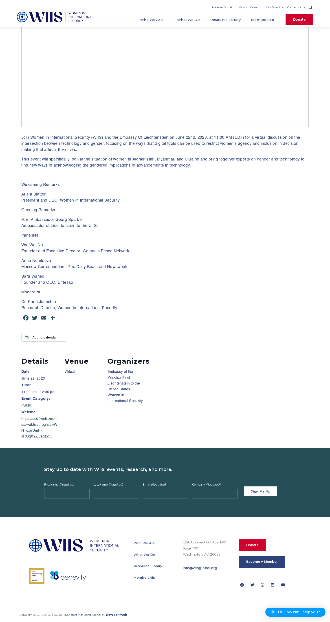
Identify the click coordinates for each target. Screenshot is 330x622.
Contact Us (294, 7)
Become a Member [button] (262, 562)
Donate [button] (252, 545)
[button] (295, 612)
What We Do (144, 555)
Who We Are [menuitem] (151, 20)
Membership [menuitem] (262, 20)
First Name (59, 484)
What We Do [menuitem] (188, 20)
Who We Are (144, 543)
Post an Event (248, 7)
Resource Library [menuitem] (225, 20)
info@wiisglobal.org (200, 568)
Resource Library (148, 566)
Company (206, 484)
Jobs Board (272, 7)
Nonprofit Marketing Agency (83, 614)
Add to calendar (44, 337)
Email (154, 484)
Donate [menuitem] (299, 20)
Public (26, 405)
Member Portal (222, 7)
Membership (144, 578)
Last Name (108, 484)
